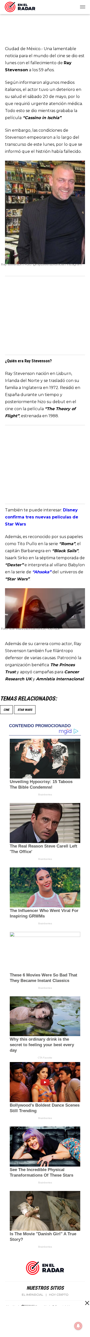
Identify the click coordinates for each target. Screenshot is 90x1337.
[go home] (20, 6)
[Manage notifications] (78, 1326)
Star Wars (25, 710)
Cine (6, 710)
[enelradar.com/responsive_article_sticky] (87, 1303)
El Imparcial (32, 1294)
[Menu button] (83, 7)
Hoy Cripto (58, 1294)
